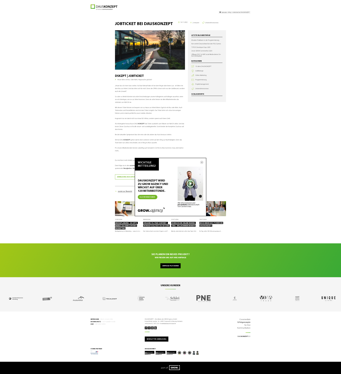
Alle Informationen (147, 197)
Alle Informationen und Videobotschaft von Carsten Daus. (188, 204)
